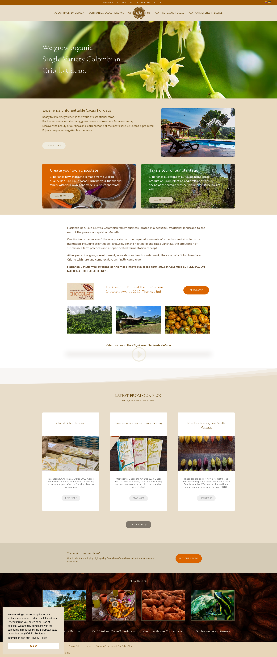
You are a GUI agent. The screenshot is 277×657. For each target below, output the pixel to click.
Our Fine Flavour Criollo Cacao (163, 631)
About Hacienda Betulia (69, 13)
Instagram (107, 2)
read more (71, 498)
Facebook (121, 2)
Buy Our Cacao (188, 558)
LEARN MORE (54, 145)
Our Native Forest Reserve (205, 13)
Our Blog (146, 2)
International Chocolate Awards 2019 (138, 423)
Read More (196, 290)
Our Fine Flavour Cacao (170, 13)
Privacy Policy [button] (39, 638)
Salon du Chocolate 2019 (70, 423)
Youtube (133, 2)
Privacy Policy (75, 646)
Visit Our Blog (138, 524)
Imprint (89, 646)
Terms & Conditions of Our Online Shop (114, 646)
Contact (158, 2)
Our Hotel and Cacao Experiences (114, 631)
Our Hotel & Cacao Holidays (106, 13)
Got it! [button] (33, 646)
